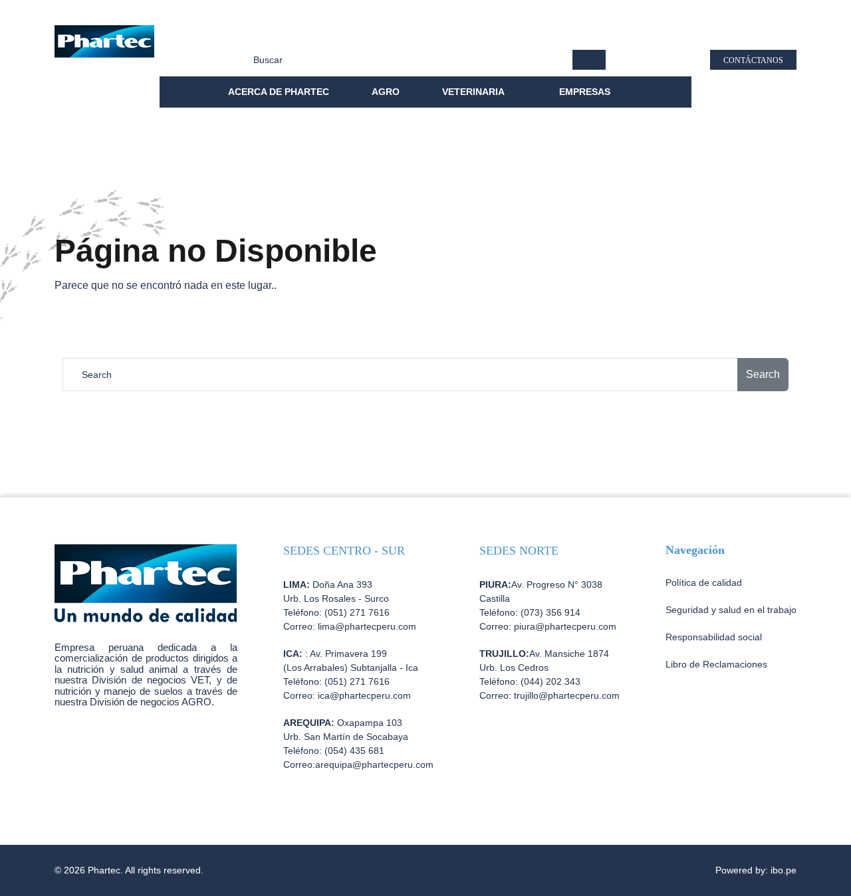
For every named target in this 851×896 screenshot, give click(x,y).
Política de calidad (278, 33)
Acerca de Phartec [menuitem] (278, 91)
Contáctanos (753, 60)
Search (763, 374)
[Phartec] (104, 45)
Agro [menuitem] (386, 91)
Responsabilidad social (384, 33)
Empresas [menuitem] (586, 91)
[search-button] (589, 60)
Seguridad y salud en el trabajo (518, 33)
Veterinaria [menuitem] (474, 91)
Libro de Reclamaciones (716, 664)
